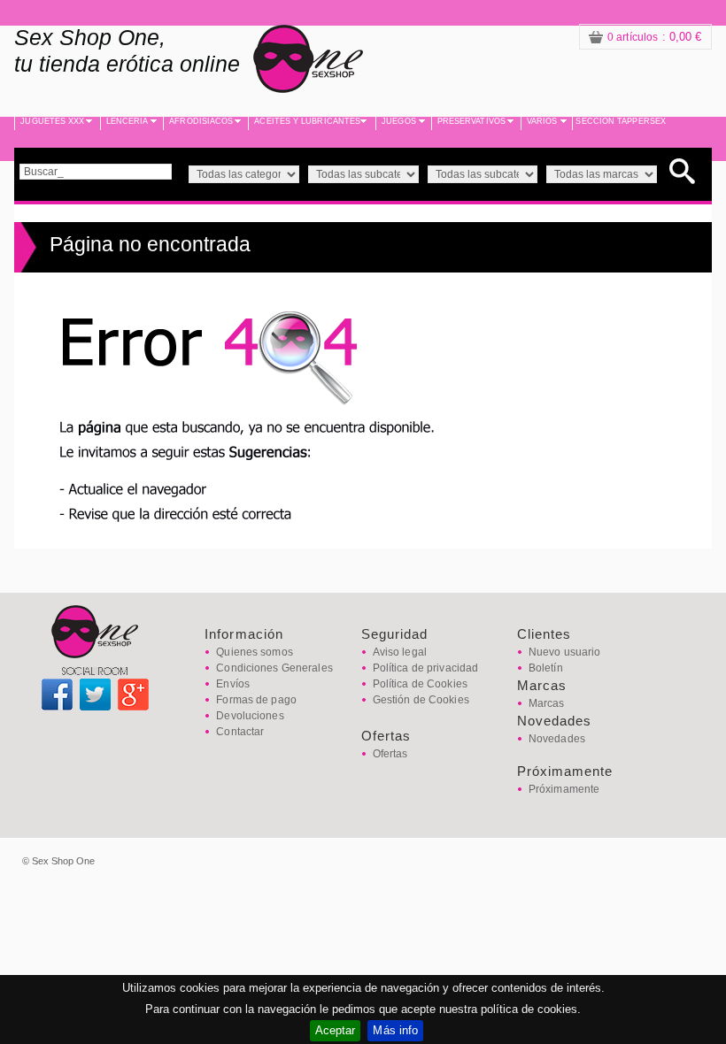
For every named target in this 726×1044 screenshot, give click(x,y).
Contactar (240, 731)
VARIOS (542, 121)
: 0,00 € (654, 36)
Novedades (557, 739)
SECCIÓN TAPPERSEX (620, 121)
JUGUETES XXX (52, 121)
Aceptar (335, 1030)
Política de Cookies (420, 684)
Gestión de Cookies (421, 700)
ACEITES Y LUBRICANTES (307, 121)
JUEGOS (399, 121)
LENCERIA (127, 121)
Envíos (233, 684)
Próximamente (564, 789)
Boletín (546, 668)
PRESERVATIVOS (471, 121)
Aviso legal (400, 652)
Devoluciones (249, 716)
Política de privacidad (426, 668)
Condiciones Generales (274, 668)
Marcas (547, 703)
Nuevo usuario (565, 652)
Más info (395, 1030)
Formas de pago (256, 700)
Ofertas (390, 754)
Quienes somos (254, 652)
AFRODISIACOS (201, 121)
